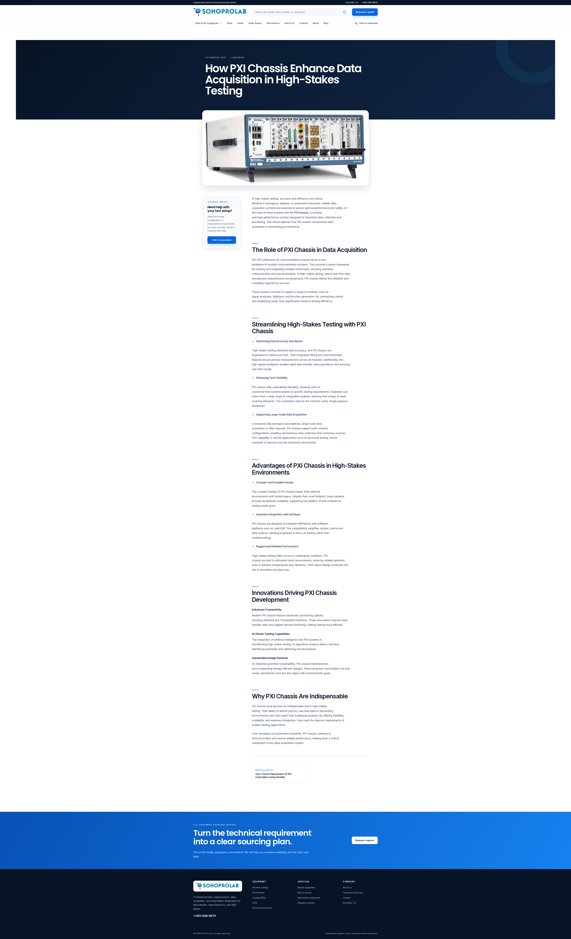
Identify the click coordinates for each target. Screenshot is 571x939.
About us (347, 887)
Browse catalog (260, 887)
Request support (364, 840)
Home (240, 23)
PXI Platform (258, 892)
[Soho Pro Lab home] (220, 12)
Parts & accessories (262, 908)
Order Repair (255, 23)
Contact (303, 23)
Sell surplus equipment (309, 897)
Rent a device (305, 892)
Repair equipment (306, 887)
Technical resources (353, 892)
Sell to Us (289, 23)
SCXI (254, 902)
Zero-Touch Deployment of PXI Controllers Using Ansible (273, 775)
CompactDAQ (259, 897)
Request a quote (365, 12)
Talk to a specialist (221, 240)
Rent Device (273, 23)
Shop (229, 23)
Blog (326, 23)
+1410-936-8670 (370, 2)
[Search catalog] (343, 12)
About (316, 23)
